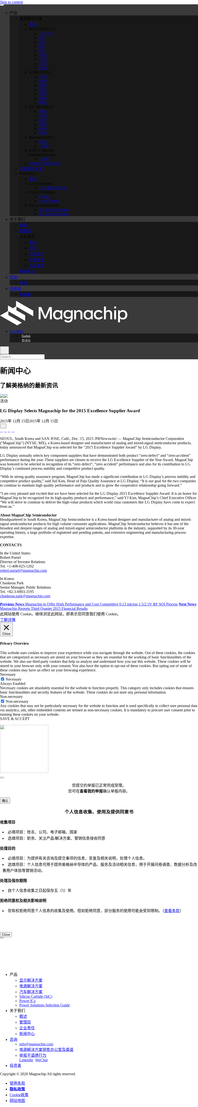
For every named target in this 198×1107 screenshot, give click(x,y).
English (26, 336)
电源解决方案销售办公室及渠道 (46, 1050)
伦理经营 (36, 260)
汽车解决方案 (30, 169)
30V (42, 38)
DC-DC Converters (54, 214)
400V (43, 120)
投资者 (15, 289)
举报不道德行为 (32, 1055)
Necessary (13, 679)
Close (6, 934)
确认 (5, 801)
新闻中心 (27, 271)
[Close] (2, 777)
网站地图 (17, 1101)
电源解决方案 (30, 986)
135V (43, 59)
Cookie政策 (19, 1095)
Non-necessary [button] (11, 697)
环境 (33, 248)
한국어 (26, 340)
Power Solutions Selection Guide (44, 1005)
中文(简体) (16, 331)
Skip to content (11, 2)
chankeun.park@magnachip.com (25, 596)
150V (43, 64)
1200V (44, 146)
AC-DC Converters (54, 209)
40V (42, 42)
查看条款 (172, 911)
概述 (33, 24)
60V (42, 46)
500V (43, 81)
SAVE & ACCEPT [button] (15, 719)
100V (43, 55)
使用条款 (17, 1083)
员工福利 (36, 266)
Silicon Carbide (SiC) (45, 163)
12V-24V (46, 33)
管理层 (25, 231)
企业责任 (27, 1028)
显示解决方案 (30, 980)
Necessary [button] (8, 674)
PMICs (44, 196)
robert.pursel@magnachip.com (23, 570)
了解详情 (7, 620)
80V (42, 51)
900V (43, 103)
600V (43, 85)
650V (43, 90)
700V (43, 94)
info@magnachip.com (36, 1044)
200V (43, 68)
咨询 (13, 277)
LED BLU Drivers (53, 188)
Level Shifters (49, 201)
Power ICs (27, 1001)
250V (43, 77)
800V (43, 98)
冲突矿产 (36, 254)
